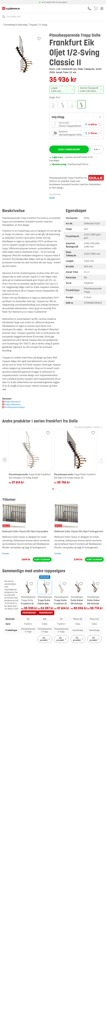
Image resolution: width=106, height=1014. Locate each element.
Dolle (52, 197)
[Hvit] (72, 104)
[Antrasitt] (53, 104)
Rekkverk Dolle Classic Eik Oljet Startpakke (25, 531)
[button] (76, 124)
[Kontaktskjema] (89, 8)
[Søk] (3, 16)
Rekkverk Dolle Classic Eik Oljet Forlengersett (78, 531)
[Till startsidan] (11, 8)
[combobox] (62, 89)
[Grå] (63, 104)
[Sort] (81, 104)
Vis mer (5, 553)
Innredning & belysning (15, 24)
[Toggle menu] (102, 8)
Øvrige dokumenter (12, 401)
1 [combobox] (96, 149)
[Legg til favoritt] (39, 38)
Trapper (33, 24)
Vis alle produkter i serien (87, 427)
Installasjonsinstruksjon (14, 407)
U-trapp (43, 24)
